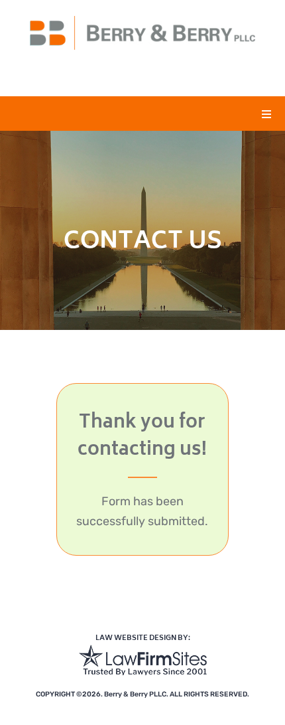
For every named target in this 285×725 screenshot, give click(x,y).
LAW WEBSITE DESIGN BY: (142, 639)
